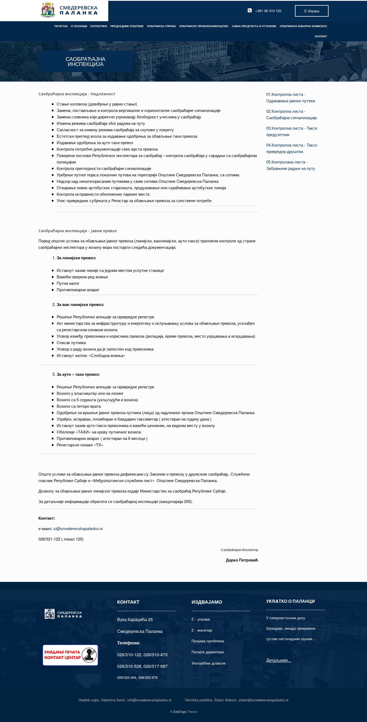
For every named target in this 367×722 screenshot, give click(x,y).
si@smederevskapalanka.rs (78, 528)
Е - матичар (202, 630)
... (289, 660)
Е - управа (201, 619)
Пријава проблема (208, 640)
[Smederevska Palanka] (69, 10)
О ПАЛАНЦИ (79, 26)
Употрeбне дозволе (209, 663)
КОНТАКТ (321, 36)
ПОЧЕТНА (61, 26)
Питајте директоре (208, 651)
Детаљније (277, 660)
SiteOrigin (180, 711)
